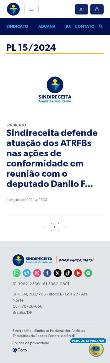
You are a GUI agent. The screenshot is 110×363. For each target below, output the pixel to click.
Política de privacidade (31, 343)
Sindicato (17, 26)
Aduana (47, 26)
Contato (84, 26)
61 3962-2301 (56, 284)
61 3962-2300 (26, 284)
